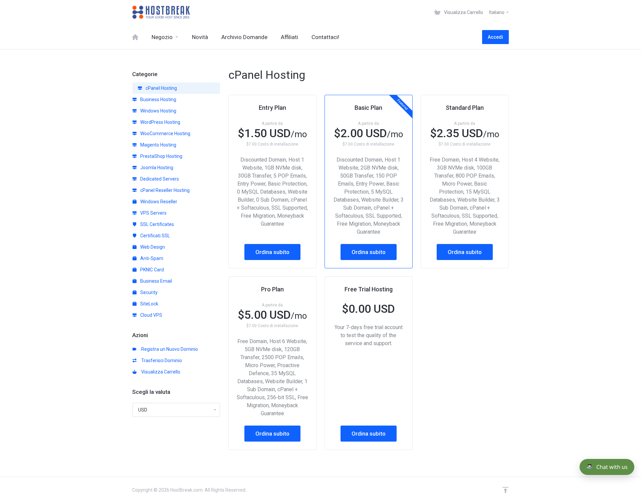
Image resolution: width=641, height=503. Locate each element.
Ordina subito (272, 252)
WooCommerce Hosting (164, 133)
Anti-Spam (151, 258)
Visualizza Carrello (159, 371)
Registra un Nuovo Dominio (168, 349)
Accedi (495, 37)
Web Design (152, 247)
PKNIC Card (151, 269)
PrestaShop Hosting (160, 156)
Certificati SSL (154, 235)
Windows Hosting (157, 110)
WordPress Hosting (159, 122)
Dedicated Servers (159, 179)
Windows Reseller (158, 201)
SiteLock (148, 303)
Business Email (155, 281)
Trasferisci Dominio (160, 360)
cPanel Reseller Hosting (164, 190)
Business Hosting (157, 99)
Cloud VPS (150, 315)
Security (148, 292)
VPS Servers (153, 213)
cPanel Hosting (161, 88)
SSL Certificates (156, 224)
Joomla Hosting (156, 167)
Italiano (497, 12)
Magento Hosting (157, 145)
